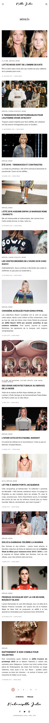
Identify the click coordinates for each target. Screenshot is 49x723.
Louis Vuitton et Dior (25, 317)
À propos (20, 697)
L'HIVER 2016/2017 (14, 111)
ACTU (4, 481)
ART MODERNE (14, 380)
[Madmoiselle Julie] (24, 4)
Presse (30, 697)
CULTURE (23, 380)
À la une (5, 61)
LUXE (35, 380)
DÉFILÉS (12, 61)
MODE (18, 61)
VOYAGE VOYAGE (7, 382)
